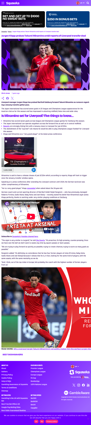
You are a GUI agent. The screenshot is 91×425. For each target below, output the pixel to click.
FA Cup (33, 378)
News (9, 31)
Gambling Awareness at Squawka (14, 384)
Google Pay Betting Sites (10, 407)
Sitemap (4, 391)
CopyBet (34, 408)
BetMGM (34, 401)
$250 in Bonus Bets (62, 19)
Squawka (4, 31)
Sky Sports (40, 240)
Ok (36, 421)
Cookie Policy (6, 378)
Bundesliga (35, 381)
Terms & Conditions (9, 387)
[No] (88, 419)
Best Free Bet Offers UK (10, 404)
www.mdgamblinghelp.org (15, 25)
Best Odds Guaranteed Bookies (13, 410)
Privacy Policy (7, 375)
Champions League (38, 371)
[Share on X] (12, 98)
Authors (4, 371)
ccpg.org (37, 24)
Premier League (37, 368)
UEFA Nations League (39, 384)
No (42, 421)
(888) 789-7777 (26, 24)
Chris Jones (5, 93)
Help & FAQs (6, 381)
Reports (6, 126)
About (3, 368)
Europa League (36, 375)
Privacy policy (52, 421)
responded (31, 188)
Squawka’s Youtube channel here (25, 236)
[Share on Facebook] (7, 98)
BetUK (33, 404)
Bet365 (33, 398)
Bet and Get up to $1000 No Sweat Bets (21, 17)
